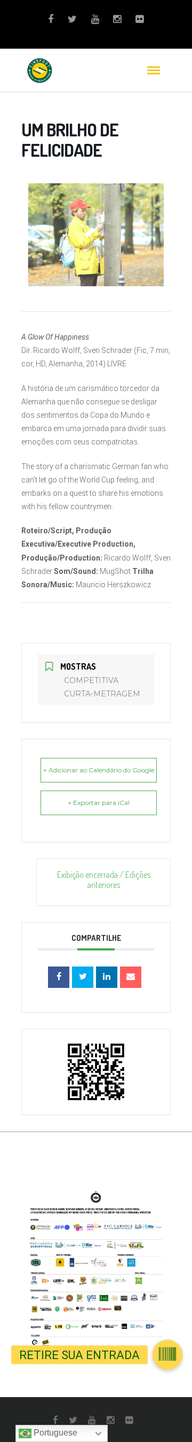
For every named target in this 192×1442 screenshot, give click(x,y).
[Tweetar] (82, 977)
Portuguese (54, 1432)
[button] (167, 1355)
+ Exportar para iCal (99, 803)
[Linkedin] (106, 977)
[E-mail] (130, 977)
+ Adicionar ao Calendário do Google (98, 770)
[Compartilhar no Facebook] (58, 977)
